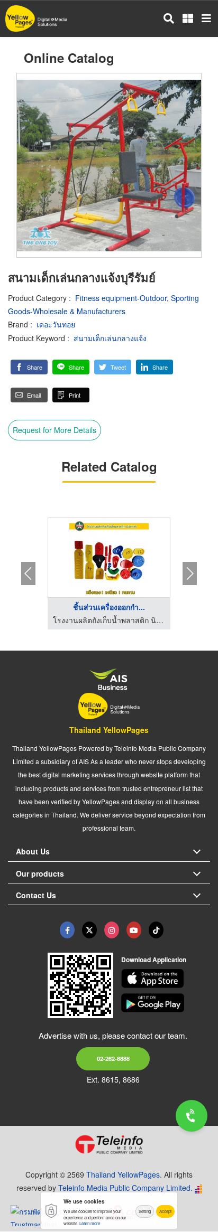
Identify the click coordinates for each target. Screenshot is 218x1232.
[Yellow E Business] (67, 929)
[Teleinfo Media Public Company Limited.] (109, 1144)
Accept (165, 1211)
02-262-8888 (113, 1058)
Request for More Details (54, 430)
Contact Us (36, 895)
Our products (40, 873)
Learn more (89, 1223)
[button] (29, 367)
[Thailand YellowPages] (89, 929)
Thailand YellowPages (109, 730)
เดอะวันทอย (56, 324)
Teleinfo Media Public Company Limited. (125, 1187)
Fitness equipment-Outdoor (121, 298)
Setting (145, 1211)
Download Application (153, 959)
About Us (33, 851)
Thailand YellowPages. (124, 1174)
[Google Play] (166, 1002)
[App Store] (166, 978)
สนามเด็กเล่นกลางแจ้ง (110, 338)
